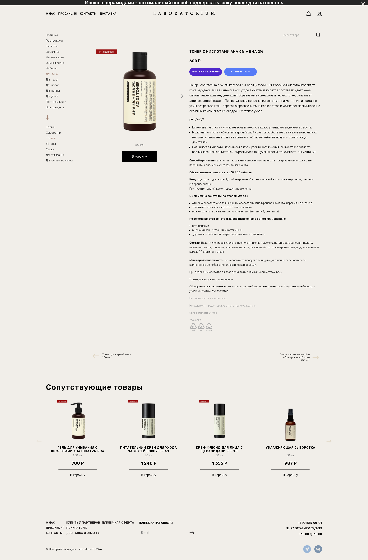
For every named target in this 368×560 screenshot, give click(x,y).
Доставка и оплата (83, 533)
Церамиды (53, 51)
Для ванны (53, 90)
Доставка (108, 13)
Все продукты (55, 107)
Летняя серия (55, 57)
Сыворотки (53, 132)
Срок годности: (199, 313)
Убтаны (51, 144)
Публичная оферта (118, 522)
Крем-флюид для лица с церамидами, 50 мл (219, 449)
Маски (50, 149)
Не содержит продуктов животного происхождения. (222, 305)
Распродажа (54, 40)
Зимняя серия (55, 63)
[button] (181, 96)
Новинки (52, 35)
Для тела (52, 79)
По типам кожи (56, 102)
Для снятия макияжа (59, 160)
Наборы (51, 68)
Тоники (51, 138)
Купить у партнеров (83, 522)
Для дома (52, 96)
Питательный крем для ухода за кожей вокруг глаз (148, 449)
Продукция (67, 13)
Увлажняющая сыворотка (290, 447)
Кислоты (52, 46)
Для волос (52, 85)
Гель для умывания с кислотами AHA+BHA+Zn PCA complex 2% (77, 449)
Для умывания (55, 155)
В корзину (139, 156)
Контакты (88, 13)
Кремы (50, 127)
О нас (50, 13)
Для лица (52, 74)
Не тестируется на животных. (208, 298)
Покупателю (77, 528)
